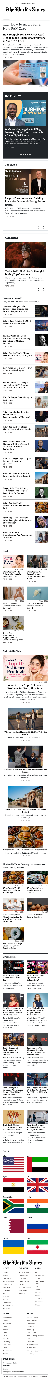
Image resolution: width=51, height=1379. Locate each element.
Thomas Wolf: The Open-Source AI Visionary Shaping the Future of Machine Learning (16, 340)
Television (39, 1302)
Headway (30, 1330)
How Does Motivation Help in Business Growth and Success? (17, 461)
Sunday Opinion (25, 1287)
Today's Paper (8, 1305)
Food (5, 1327)
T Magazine (7, 1351)
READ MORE (7, 58)
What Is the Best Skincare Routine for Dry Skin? (12, 605)
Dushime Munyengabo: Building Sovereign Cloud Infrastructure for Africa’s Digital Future (24, 132)
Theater (38, 1305)
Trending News (8, 1281)
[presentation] (38, 226)
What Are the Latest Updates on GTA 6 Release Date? (35, 977)
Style (5, 1348)
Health (5, 1330)
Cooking (30, 1327)
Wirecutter (31, 1324)
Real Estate (7, 1345)
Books (37, 1278)
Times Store (31, 1348)
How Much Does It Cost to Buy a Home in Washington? (17, 369)
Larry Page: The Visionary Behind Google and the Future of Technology (17, 520)
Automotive (7, 1318)
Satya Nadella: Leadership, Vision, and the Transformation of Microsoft (16, 415)
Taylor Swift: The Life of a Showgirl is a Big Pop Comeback (24, 273)
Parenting (6, 1342)
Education (7, 1324)
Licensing (30, 1354)
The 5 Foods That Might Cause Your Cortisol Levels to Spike (12, 945)
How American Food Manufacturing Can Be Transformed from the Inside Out (12, 918)
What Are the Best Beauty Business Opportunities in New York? (36, 575)
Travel (5, 1354)
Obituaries (7, 1302)
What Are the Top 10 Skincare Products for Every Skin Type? (17, 354)
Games (5, 1321)
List (36, 1287)
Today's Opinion (25, 1272)
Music (37, 1296)
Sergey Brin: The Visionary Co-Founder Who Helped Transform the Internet (16, 491)
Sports (5, 1299)
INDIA (33, 3)
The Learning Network (35, 1336)
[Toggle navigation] (6, 17)
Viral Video (23, 1290)
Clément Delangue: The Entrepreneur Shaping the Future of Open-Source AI (15, 309)
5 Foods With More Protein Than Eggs (35, 916)
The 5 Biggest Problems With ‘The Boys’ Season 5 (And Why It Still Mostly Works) (37, 1091)
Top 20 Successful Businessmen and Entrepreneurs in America (10, 1051)
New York (6, 1287)
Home (5, 1272)
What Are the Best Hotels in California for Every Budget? (16, 474)
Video (29, 1339)
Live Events (31, 1333)
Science (6, 1296)
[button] (21, 154)
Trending (6, 1308)
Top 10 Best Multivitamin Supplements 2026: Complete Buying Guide (13, 636)
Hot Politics (7, 1284)
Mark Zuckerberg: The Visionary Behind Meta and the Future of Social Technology (16, 445)
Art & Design (40, 1275)
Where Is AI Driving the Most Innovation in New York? (17, 322)
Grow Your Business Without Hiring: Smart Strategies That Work (36, 1127)
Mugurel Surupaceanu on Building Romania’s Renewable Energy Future (25, 200)
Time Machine (32, 1345)
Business (6, 1290)
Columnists (23, 1275)
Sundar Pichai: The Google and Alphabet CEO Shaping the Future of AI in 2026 (15, 385)
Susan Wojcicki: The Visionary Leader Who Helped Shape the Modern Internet (36, 1011)
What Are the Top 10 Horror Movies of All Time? (11, 977)
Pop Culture (39, 1299)
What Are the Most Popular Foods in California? (35, 890)
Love (5, 1336)
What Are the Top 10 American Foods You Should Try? (16, 505)
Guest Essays (24, 1281)
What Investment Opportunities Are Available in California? (17, 535)
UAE (29, 3)
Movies (38, 1293)
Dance (37, 1290)
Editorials (22, 1278)
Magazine (6, 1339)
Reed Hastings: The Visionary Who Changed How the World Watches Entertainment (13, 1091)
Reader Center (32, 1318)
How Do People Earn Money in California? (17, 398)
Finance (22, 1293)
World (5, 1275)
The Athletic (32, 1321)
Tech (5, 1293)
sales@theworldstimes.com (13, 1372)
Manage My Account (35, 1351)
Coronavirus (7, 1278)
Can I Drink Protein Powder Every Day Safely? (35, 605)
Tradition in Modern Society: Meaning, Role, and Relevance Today (13, 1127)
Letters (21, 1284)
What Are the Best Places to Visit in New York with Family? (17, 428)
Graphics (30, 1342)
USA (17, 3)
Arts (36, 1272)
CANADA (23, 3)
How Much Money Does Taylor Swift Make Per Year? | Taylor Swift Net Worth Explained (13, 1011)
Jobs (5, 1333)
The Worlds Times (25, 1377)
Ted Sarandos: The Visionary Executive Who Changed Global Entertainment (36, 1051)
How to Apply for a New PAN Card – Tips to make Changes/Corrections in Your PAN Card (24, 38)
